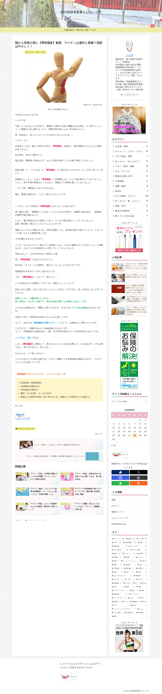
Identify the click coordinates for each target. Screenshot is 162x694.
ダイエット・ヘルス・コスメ (26, 428)
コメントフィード (119, 518)
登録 (113, 500)
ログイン (115, 506)
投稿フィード (117, 512)
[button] (146, 401)
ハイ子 (129, 55)
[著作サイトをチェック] (121, 94)
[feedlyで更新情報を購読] (134, 94)
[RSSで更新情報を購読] (137, 94)
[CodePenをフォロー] (131, 94)
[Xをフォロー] (124, 94)
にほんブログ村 (22, 418)
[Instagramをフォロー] (128, 94)
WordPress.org (118, 524)
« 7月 (113, 445)
